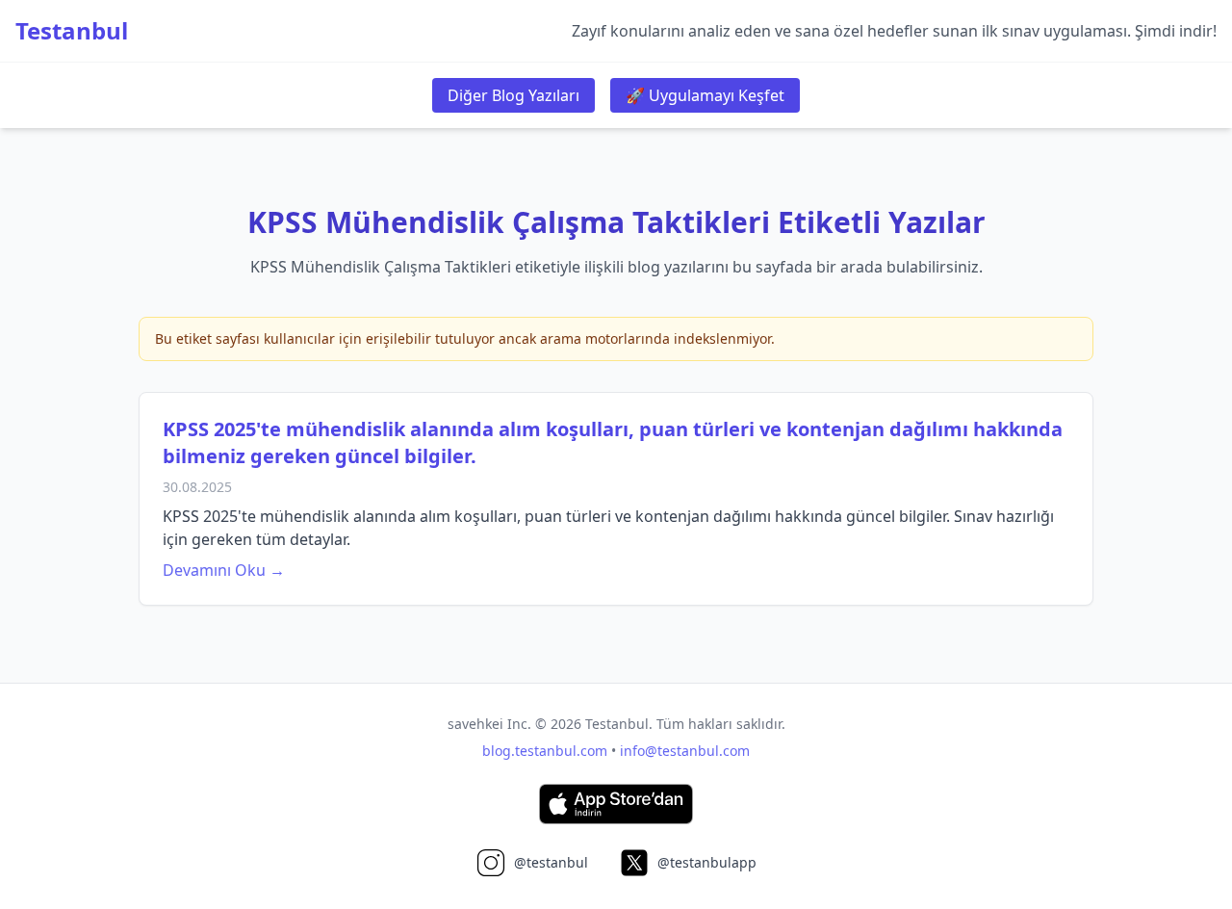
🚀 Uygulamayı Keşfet (705, 95)
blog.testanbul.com (544, 750)
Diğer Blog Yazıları (513, 95)
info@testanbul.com (685, 750)
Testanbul (71, 30)
